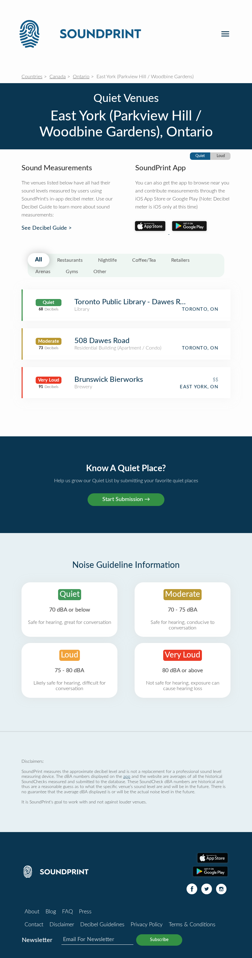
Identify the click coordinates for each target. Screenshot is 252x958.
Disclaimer (61, 925)
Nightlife (107, 260)
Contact (34, 925)
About (32, 912)
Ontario (81, 76)
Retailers (180, 260)
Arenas (42, 271)
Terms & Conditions (192, 925)
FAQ (67, 912)
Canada (57, 76)
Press (85, 912)
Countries (32, 76)
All (38, 260)
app (126, 776)
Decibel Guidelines (102, 925)
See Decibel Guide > (47, 228)
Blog (50, 912)
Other (99, 271)
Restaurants (70, 260)
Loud (221, 156)
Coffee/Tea (144, 260)
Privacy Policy (147, 925)
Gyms (72, 271)
